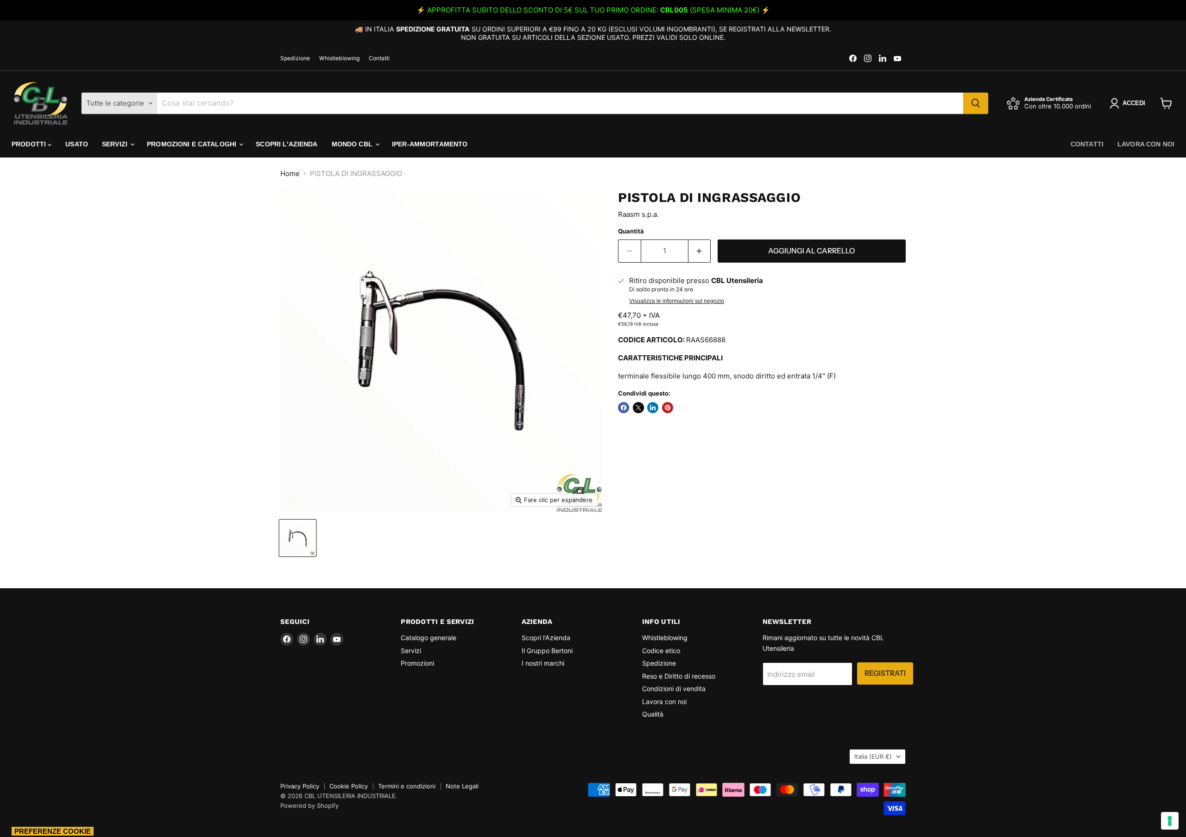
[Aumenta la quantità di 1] (699, 251)
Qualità (652, 714)
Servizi (115, 144)
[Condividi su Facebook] (623, 407)
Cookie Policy (348, 786)
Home (290, 173)
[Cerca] (975, 103)
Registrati (885, 673)
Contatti (379, 58)
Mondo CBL (353, 144)
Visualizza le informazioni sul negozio (676, 301)
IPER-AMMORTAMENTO (429, 144)
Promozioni (417, 663)
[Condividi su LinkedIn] (652, 407)
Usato (76, 144)
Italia (873, 756)
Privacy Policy (299, 786)
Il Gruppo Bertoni (547, 650)
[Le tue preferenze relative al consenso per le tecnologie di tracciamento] (1170, 821)
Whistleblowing (339, 58)
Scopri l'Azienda (286, 144)
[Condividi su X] (638, 407)
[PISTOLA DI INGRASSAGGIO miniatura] (297, 538)
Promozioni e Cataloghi (192, 144)
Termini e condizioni (406, 786)
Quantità (631, 231)
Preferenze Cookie (52, 831)
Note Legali (462, 786)
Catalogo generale (428, 638)
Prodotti (30, 144)
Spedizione (295, 58)
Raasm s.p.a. (638, 214)
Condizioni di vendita (674, 688)
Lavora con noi (1145, 144)
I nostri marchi (543, 663)
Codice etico (661, 650)
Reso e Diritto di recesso (678, 676)
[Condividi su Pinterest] (667, 407)
